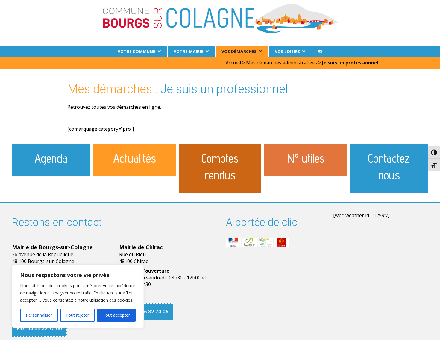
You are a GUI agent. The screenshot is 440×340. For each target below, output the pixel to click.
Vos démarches (239, 51)
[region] (78, 296)
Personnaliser (39, 315)
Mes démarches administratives (281, 62)
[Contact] (320, 51)
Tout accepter (116, 315)
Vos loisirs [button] (287, 51)
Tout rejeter (77, 315)
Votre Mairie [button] (188, 51)
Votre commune (136, 51)
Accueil (233, 62)
